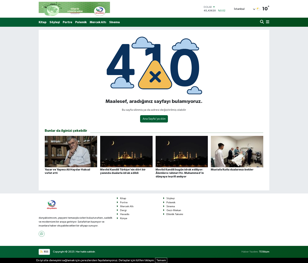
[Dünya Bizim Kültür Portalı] (74, 9)
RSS (45, 251)
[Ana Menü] (267, 22)
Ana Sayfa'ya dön (154, 118)
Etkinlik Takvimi (174, 214)
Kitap (43, 22)
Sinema (114, 22)
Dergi (123, 210)
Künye (123, 218)
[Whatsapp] (42, 234)
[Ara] (262, 22)
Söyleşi (55, 22)
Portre (67, 22)
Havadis (124, 214)
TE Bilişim (264, 251)
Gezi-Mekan (173, 210)
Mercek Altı (98, 22)
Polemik (81, 22)
